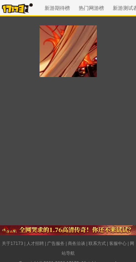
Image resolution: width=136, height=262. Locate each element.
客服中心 (118, 243)
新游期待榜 (57, 8)
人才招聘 (35, 243)
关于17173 (12, 243)
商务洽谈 (76, 243)
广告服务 (56, 243)
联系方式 (97, 243)
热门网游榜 (91, 8)
